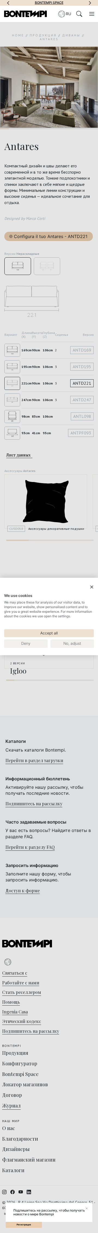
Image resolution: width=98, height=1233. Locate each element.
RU (68, 13)
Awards (67, 3)
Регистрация (24, 1224)
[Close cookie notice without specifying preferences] (92, 587)
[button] (8, 3)
